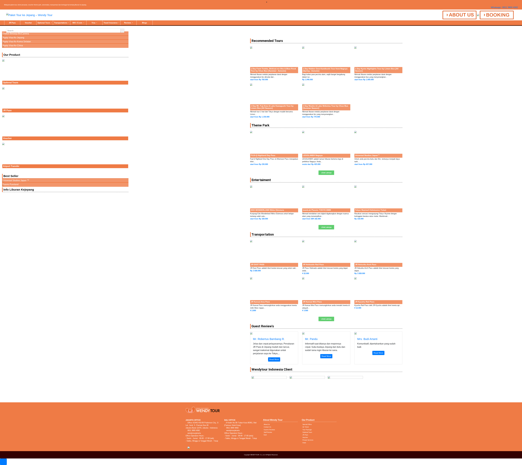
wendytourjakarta (194, 433)
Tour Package (307, 429)
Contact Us (267, 427)
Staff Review (268, 432)
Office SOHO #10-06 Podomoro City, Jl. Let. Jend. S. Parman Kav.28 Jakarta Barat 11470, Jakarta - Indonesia (202, 425)
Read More (274, 359)
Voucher (28, 23)
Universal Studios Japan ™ (16, 180)
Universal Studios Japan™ (367, 155)
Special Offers (307, 424)
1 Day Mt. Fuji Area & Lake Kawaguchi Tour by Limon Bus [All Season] (272, 107)
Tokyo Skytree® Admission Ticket (370, 210)
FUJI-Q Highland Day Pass (263, 155)
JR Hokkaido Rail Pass (313, 264)
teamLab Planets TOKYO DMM (317, 210)
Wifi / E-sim (77, 23)
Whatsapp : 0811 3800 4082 (504, 7)
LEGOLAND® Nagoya (313, 155)
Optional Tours (44, 23)
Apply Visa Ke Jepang (13, 37)
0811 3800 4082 (193, 430)
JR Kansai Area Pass (260, 302)
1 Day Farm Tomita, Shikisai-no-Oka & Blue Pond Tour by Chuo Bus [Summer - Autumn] (273, 70)
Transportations (61, 23)
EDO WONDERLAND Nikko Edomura (267, 210)
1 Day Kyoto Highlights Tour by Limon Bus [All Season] (376, 70)
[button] (326, 172)
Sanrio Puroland (10, 184)
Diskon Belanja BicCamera (16, 33)
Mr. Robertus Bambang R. (269, 339)
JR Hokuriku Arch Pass (365, 264)
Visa (94, 23)
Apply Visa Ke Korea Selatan (17, 41)
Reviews (128, 23)
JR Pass (12, 23)
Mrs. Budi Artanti (367, 339)
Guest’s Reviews (269, 429)
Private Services (307, 440)
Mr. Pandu (311, 339)
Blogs (144, 23)
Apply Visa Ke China (13, 45)
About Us (267, 424)
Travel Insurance (111, 23)
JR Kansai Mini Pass (312, 302)
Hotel (304, 443)
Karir (265, 435)
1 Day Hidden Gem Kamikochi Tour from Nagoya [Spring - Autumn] (325, 70)
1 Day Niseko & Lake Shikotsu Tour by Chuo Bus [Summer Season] (325, 107)
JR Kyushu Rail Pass (364, 302)
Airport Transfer (11, 166)
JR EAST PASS (257, 264)
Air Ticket (305, 427)
